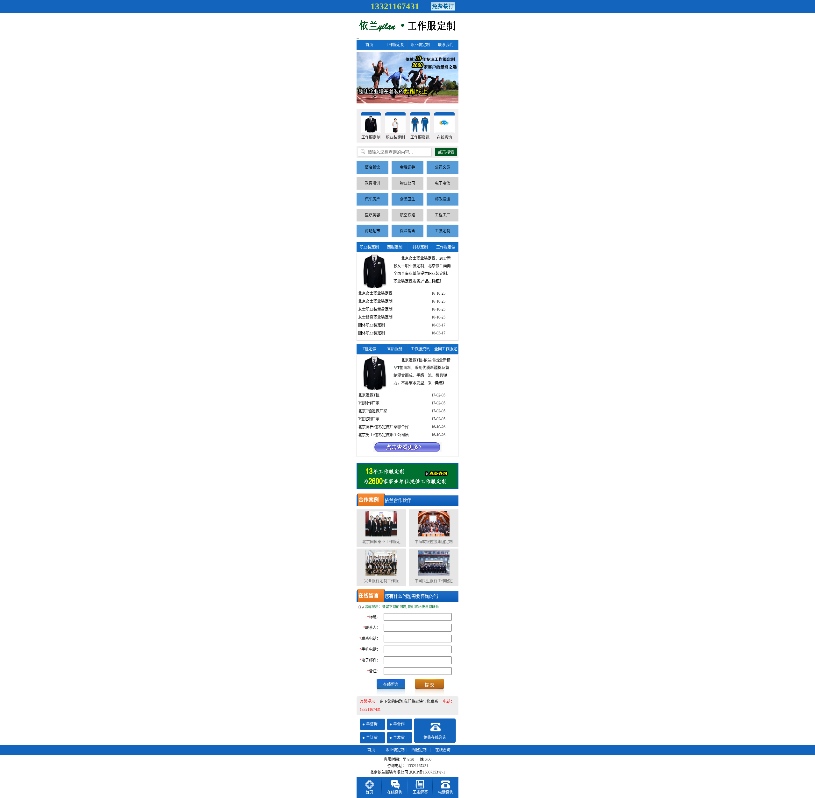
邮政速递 (442, 199)
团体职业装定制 (371, 325)
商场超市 (372, 231)
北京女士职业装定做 (375, 293)
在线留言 (391, 684)
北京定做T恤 (368, 395)
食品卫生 (407, 199)
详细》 (437, 281)
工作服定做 (445, 247)
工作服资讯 (419, 137)
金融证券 (407, 167)
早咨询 (372, 724)
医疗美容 (372, 215)
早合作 (399, 724)
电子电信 (442, 183)
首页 (369, 45)
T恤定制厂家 (368, 419)
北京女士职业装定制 (375, 301)
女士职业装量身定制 (375, 309)
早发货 (399, 737)
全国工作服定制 (445, 350)
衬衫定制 (420, 247)
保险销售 (407, 231)
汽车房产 (372, 199)
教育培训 (372, 183)
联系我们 (445, 45)
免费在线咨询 (434, 737)
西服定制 (394, 247)
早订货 (372, 737)
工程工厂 (442, 215)
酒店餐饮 (372, 167)
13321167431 (395, 6)
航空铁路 (407, 215)
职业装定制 (420, 45)
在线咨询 (444, 137)
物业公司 (407, 183)
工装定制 (442, 231)
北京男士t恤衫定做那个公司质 (383, 435)
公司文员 (442, 167)
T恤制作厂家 (368, 403)
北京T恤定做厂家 (372, 411)
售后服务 (394, 349)
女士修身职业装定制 (375, 317)
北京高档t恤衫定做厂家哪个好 (383, 427)
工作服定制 (394, 45)
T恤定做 (369, 349)
